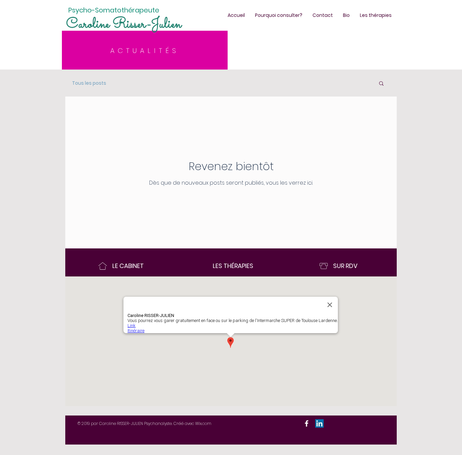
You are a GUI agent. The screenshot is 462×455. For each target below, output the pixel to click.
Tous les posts (89, 83)
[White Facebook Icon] (306, 423)
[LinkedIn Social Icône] (319, 423)
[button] (381, 83)
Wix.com (203, 423)
